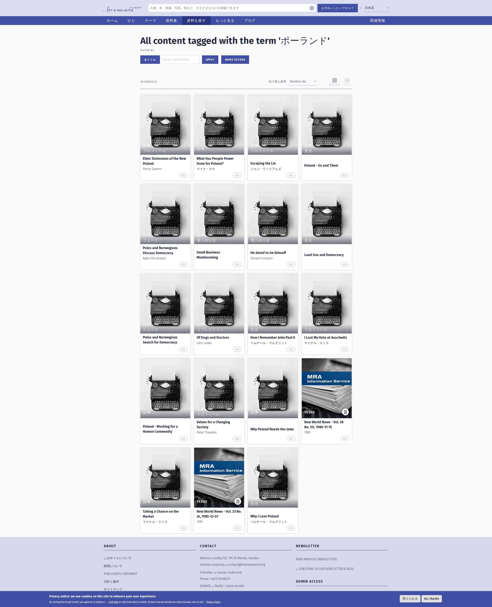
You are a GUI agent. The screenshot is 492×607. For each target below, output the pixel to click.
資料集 (171, 20)
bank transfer (236, 586)
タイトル (150, 59)
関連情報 (377, 20)
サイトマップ (113, 589)
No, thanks (431, 598)
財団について (113, 566)
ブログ (250, 20)
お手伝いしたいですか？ (337, 8)
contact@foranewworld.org (246, 564)
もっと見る (225, 20)
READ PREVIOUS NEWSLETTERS (316, 559)
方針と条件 (111, 581)
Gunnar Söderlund (229, 572)
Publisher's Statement (120, 574)
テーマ (150, 20)
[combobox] (376, 8)
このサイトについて (117, 558)
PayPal (219, 586)
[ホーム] (121, 9)
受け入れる (410, 598)
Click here (113, 602)
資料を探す (196, 20)
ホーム (112, 20)
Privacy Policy (213, 602)
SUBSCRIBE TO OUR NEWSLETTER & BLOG (326, 569)
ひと (131, 20)
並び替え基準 (277, 81)
